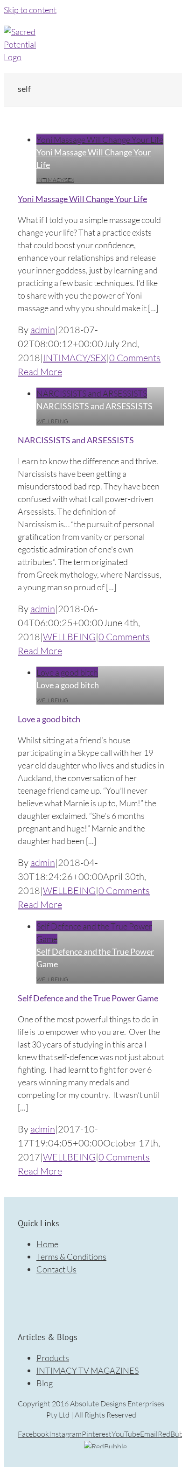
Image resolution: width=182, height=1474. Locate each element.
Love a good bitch (67, 672)
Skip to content (30, 10)
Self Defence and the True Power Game (88, 998)
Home (47, 1244)
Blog (44, 1383)
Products (52, 1358)
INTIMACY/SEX (55, 179)
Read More (40, 371)
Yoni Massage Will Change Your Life (99, 139)
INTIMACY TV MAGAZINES (87, 1370)
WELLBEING (52, 421)
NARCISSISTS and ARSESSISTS (91, 393)
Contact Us (56, 1269)
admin (42, 329)
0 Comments (135, 357)
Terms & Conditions (71, 1256)
